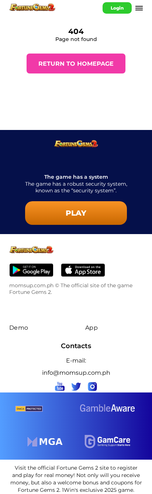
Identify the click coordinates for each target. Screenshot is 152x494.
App (91, 327)
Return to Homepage (76, 63)
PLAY (76, 213)
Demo (18, 327)
